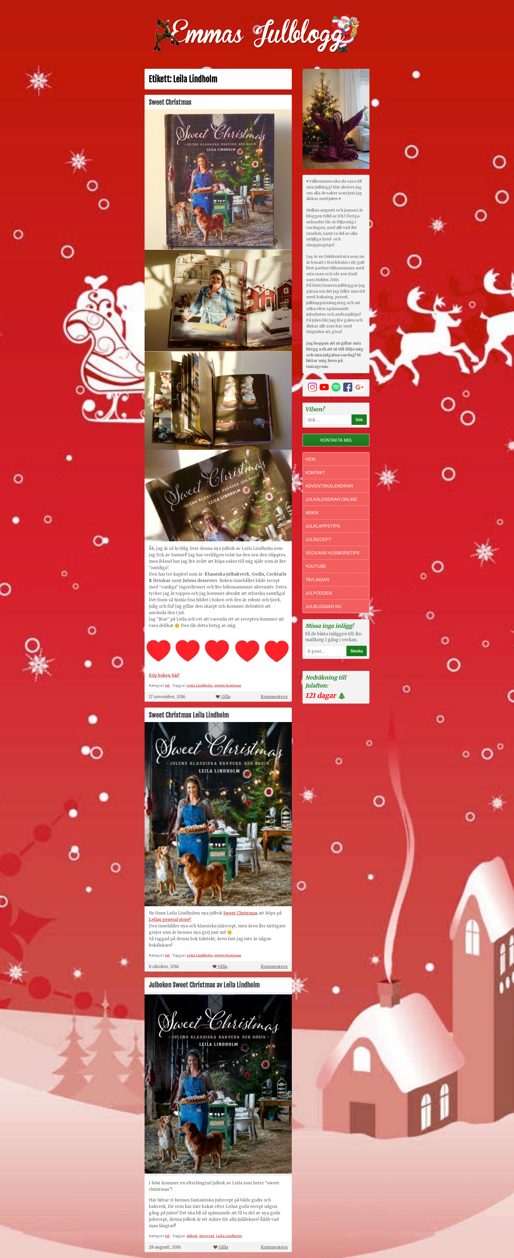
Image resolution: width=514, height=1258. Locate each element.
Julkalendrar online (331, 499)
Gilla (225, 696)
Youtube (315, 566)
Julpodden (318, 593)
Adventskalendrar (329, 486)
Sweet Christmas (170, 102)
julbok (192, 1236)
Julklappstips (322, 526)
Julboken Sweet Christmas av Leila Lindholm (204, 985)
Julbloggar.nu (323, 606)
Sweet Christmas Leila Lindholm (189, 715)
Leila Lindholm (200, 685)
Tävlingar (317, 579)
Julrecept (318, 539)
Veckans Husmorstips (332, 553)
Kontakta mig (336, 440)
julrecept (206, 1236)
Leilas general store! (170, 919)
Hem (310, 459)
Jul (167, 685)
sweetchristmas (227, 685)
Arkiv (312, 512)
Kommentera (274, 696)
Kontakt (315, 472)
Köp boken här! (164, 675)
